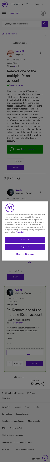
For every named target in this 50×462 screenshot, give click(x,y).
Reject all (25, 247)
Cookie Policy (20, 232)
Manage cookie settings (25, 254)
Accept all (25, 240)
